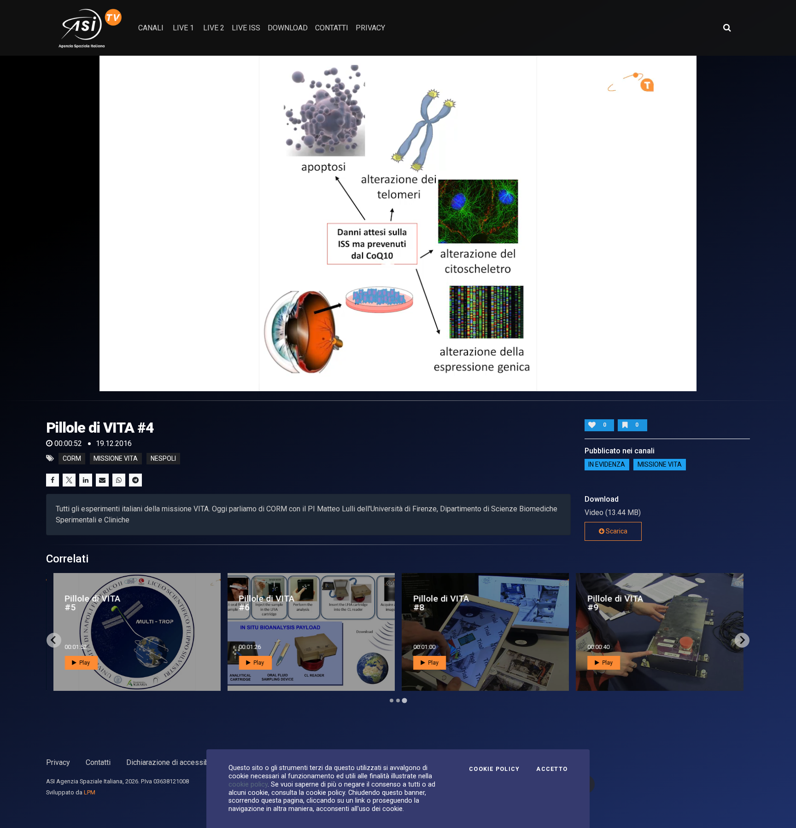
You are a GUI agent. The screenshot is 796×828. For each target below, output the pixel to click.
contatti (331, 27)
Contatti (98, 762)
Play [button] (84, 663)
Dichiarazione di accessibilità (173, 762)
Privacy (58, 762)
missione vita (116, 458)
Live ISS (246, 27)
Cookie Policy (494, 769)
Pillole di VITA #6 (266, 603)
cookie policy (248, 784)
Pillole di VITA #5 (92, 603)
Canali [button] (151, 27)
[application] (398, 223)
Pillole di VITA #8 (441, 603)
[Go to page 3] (404, 700)
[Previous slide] (54, 640)
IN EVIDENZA (606, 465)
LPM (89, 792)
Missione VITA (660, 465)
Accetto (552, 769)
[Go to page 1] (391, 700)
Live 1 (183, 27)
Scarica (615, 531)
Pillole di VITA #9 (615, 603)
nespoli (163, 458)
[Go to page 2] (398, 700)
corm (72, 458)
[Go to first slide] (742, 640)
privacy (370, 27)
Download (288, 27)
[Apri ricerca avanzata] (727, 27)
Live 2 (213, 27)
